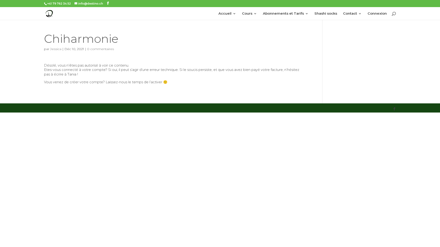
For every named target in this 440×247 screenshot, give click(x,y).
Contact (350, 14)
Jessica (55, 49)
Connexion (377, 14)
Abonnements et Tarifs (283, 14)
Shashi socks (325, 14)
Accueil (224, 14)
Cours (247, 14)
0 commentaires (100, 49)
